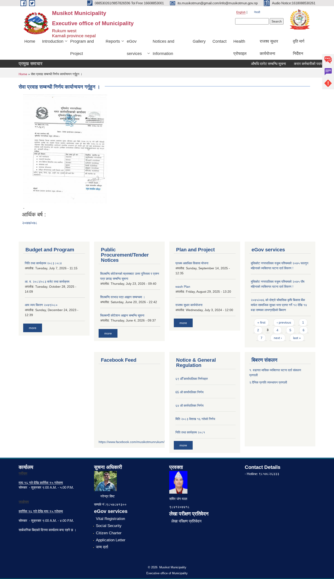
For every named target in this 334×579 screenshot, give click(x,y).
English (241, 12)
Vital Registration (110, 519)
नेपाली (257, 12)
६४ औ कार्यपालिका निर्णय (189, 405)
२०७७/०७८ (29, 223)
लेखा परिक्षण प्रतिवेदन (186, 521)
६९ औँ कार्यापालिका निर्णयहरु (191, 379)
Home (29, 41)
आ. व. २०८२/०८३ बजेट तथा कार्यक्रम (47, 281)
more (32, 328)
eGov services (134, 47)
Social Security (109, 526)
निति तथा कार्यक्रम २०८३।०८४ (43, 263)
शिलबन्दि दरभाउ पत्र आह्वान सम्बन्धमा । (122, 297)
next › (278, 338)
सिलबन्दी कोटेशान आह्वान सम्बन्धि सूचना (122, 315)
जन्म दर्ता (102, 547)
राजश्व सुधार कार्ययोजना (269, 47)
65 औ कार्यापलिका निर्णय (189, 392)
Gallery (199, 41)
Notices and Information (163, 47)
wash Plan (182, 286)
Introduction (52, 41)
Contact (219, 41)
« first (261, 322)
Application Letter (110, 540)
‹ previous (284, 322)
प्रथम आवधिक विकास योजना (191, 263)
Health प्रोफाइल (240, 47)
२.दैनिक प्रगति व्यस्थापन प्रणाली (268, 382)
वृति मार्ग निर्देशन (298, 47)
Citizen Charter (109, 533)
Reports (113, 41)
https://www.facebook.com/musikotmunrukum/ (132, 442)
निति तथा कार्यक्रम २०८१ (190, 432)
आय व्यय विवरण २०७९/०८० (41, 305)
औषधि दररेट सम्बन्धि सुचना (263, 64)
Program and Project (82, 47)
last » (297, 338)
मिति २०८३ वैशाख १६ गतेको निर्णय (195, 419)
